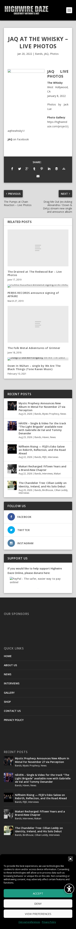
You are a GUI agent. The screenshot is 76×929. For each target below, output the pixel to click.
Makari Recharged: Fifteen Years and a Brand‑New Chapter (42, 468)
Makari (57, 473)
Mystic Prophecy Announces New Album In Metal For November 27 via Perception (42, 406)
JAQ (46, 53)
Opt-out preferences (29, 922)
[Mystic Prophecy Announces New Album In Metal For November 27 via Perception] (12, 405)
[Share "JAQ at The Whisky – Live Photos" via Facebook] (12, 168)
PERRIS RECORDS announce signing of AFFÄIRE (33, 294)
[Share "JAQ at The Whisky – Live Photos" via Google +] (27, 168)
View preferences (38, 914)
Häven (45, 437)
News (63, 413)
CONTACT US (12, 711)
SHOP (7, 701)
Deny (38, 903)
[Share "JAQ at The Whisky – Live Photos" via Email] (38, 176)
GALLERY (9, 692)
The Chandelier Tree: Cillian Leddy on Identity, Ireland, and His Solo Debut (43, 484)
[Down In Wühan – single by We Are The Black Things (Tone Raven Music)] (38, 358)
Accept (38, 893)
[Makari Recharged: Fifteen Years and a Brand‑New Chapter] (12, 469)
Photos (54, 53)
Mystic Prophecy (50, 413)
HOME (8, 656)
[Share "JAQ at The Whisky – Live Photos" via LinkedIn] (49, 168)
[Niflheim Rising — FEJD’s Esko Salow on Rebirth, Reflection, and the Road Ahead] (12, 449)
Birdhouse (47, 490)
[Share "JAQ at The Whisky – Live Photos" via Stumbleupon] (64, 168)
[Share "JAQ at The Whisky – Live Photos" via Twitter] (19, 168)
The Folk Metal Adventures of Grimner (34, 348)
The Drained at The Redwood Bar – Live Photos (35, 273)
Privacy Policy (49, 922)
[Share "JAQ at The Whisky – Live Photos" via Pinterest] (41, 168)
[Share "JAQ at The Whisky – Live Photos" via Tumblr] (34, 168)
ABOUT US (10, 665)
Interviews (53, 457)
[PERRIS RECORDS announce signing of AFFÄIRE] (38, 286)
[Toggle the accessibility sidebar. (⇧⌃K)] (69, 889)
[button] (70, 859)
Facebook (23, 139)
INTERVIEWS (11, 683)
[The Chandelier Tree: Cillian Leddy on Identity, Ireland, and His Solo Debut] (12, 485)
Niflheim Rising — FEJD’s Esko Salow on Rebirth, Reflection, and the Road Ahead (42, 450)
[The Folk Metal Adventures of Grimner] (38, 324)
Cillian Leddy (61, 490)
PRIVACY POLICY (14, 720)
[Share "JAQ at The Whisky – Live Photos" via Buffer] (56, 168)
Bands (39, 53)
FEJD (44, 457)
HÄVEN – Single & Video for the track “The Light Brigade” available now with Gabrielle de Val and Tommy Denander (42, 428)
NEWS (7, 674)
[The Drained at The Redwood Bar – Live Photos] (38, 247)
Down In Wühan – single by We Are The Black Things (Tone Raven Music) (34, 367)
